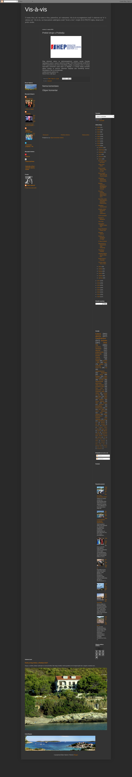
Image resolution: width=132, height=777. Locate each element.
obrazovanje (99, 381)
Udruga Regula (99, 438)
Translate (101, 120)
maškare (101, 399)
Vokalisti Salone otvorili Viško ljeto (102, 255)
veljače (101, 275)
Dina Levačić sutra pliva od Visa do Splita (102, 175)
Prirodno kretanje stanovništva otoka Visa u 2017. (102, 194)
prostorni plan (99, 386)
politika (101, 364)
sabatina (97, 414)
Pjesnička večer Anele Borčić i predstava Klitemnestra (102, 201)
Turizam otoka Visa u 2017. (102, 263)
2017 (98, 280)
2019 (98, 143)
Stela (96, 403)
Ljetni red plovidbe (106, 587)
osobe (105, 394)
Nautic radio (104, 429)
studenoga (101, 149)
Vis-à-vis (36, 9)
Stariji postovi (85, 135)
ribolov (97, 393)
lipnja (100, 266)
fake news (99, 446)
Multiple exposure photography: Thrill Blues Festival (102, 186)
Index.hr (27, 156)
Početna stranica (65, 135)
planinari (103, 422)
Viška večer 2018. (101, 165)
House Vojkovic (99, 401)
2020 (98, 141)
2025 (98, 129)
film (98, 432)
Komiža (101, 379)
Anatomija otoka (99, 391)
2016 (98, 283)
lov (106, 367)
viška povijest (99, 385)
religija (97, 360)
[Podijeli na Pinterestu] (70, 79)
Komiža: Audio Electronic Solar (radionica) (102, 211)
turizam (104, 340)
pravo (105, 419)
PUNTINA (28, 114)
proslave (98, 347)
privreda (97, 359)
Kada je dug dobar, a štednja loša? (36, 663)
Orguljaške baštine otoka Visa (102, 225)
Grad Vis (98, 367)
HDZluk (105, 403)
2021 (98, 138)
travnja (100, 271)
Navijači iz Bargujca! (101, 218)
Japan (99, 396)
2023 (98, 134)
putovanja (98, 383)
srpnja (100, 159)
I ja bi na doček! (102, 215)
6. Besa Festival (102, 241)
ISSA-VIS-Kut (29, 99)
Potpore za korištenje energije (101, 237)
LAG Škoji (101, 409)
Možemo (105, 445)
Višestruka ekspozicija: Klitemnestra (102, 180)
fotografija (104, 372)
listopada (101, 152)
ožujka (100, 273)
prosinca (101, 147)
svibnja (101, 268)
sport (101, 374)
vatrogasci (104, 425)
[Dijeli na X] (67, 79)
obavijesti (49, 80)
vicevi (96, 442)
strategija (103, 424)
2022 (98, 136)
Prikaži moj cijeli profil (30, 188)
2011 (98, 294)
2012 (98, 292)
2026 (98, 127)
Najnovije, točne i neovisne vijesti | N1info (30, 168)
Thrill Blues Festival (101, 250)
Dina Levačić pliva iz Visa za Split (102, 170)
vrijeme (97, 357)
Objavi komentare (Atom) (56, 137)
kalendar (103, 440)
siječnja (101, 278)
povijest (104, 378)
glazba (98, 336)
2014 (98, 287)
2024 (98, 132)
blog (101, 412)
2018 (98, 145)
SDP (104, 437)
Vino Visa (100, 221)
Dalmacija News (29, 161)
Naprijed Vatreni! (101, 233)
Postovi (100, 455)
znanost (99, 430)
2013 (98, 290)
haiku (105, 362)
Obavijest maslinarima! (102, 206)
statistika (98, 366)
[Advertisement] (31, 40)
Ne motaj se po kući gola (102, 161)
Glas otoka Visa (100, 443)
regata (105, 398)
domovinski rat (99, 390)
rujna (100, 154)
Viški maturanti (106, 541)
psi (106, 407)
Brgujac (97, 376)
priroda (97, 355)
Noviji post (45, 135)
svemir (105, 446)
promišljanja (98, 406)
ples (96, 424)
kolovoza (101, 156)
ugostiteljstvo (101, 421)
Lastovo (99, 437)
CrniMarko (103, 442)
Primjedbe (100, 458)
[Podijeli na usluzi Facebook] (68, 79)
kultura (98, 334)
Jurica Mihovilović (101, 411)
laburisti (97, 350)
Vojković (105, 430)
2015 (98, 285)
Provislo (97, 425)
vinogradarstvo (100, 371)
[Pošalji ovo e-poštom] (63, 79)
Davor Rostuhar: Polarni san (102, 229)
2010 (98, 296)
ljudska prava (99, 407)
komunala (98, 354)
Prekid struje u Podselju (102, 259)
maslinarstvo (100, 338)
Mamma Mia (98, 445)
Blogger (76, 755)
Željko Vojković (31, 185)
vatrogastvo (99, 448)
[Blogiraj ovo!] (65, 79)
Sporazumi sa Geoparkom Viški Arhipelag (102, 245)
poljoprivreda (99, 352)
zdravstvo (101, 404)
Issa (96, 422)
